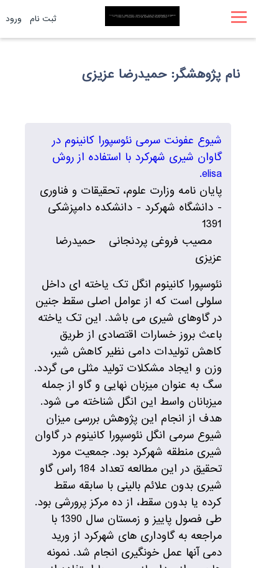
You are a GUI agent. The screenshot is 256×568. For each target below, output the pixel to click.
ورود (14, 19)
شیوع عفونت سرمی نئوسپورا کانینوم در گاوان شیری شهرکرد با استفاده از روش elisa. (137, 157)
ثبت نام (43, 19)
